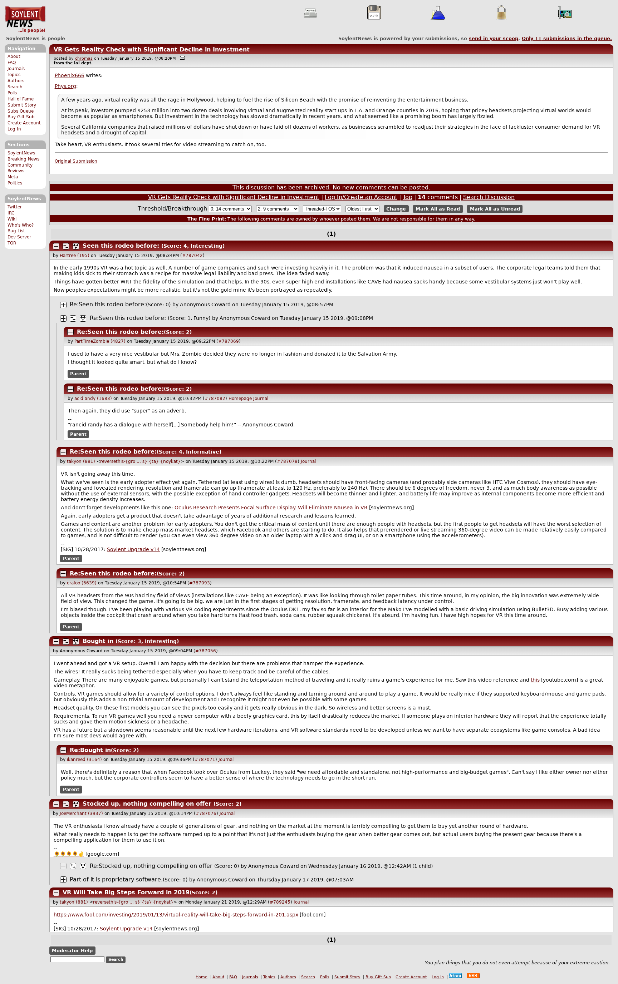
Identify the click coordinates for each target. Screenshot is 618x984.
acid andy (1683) (93, 398)
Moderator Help (72, 950)
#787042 (192, 255)
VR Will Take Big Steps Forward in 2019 (126, 892)
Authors (16, 80)
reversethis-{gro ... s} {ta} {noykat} (140, 461)
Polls (12, 92)
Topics (14, 74)
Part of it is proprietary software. (116, 879)
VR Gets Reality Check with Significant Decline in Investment (152, 49)
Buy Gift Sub (21, 116)
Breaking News (23, 159)
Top (407, 197)
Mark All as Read (438, 209)
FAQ (12, 62)
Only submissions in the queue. (567, 38)
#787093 (199, 582)
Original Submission (76, 161)
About (14, 56)
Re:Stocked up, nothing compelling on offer (151, 865)
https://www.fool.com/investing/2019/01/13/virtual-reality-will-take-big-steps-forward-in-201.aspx (176, 915)
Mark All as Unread (495, 209)
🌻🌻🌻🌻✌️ (69, 854)
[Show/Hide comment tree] (66, 246)
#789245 (280, 902)
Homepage (240, 398)
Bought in (98, 641)
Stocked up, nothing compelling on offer (147, 803)
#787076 (206, 813)
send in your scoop (493, 38)
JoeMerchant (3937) (81, 813)
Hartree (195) (74, 255)
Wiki (12, 219)
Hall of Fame (21, 99)
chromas (84, 58)
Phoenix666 (69, 75)
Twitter (15, 206)
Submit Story (22, 105)
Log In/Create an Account (361, 197)
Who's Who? (21, 225)
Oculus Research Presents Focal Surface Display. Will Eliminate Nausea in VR (271, 507)
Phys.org (65, 86)
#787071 (205, 759)
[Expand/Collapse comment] (56, 246)
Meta (13, 176)
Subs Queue (21, 111)
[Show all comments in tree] (76, 246)
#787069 (228, 341)
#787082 (215, 398)
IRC (11, 213)
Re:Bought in (90, 750)
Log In (14, 129)
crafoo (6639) (82, 582)
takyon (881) (81, 461)
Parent (78, 373)
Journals (16, 68)
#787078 (287, 461)
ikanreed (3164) (84, 759)
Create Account (24, 122)
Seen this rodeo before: (121, 245)
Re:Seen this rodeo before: (108, 304)
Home (201, 977)
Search (15, 86)
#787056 (205, 650)
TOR (12, 243)
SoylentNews (25, 19)
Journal (260, 398)
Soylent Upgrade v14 (133, 549)
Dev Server (19, 236)
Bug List (16, 230)
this (535, 680)
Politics (15, 183)
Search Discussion (489, 197)
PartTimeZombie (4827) (100, 341)
